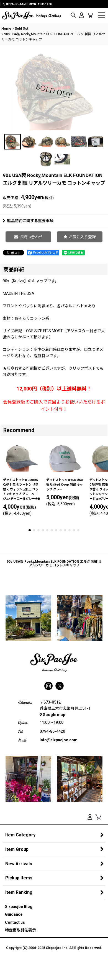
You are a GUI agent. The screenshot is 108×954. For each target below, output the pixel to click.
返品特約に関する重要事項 (30, 221)
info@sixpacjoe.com (59, 740)
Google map (54, 714)
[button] (73, 15)
